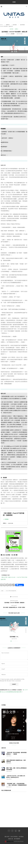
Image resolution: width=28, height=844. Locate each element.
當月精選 (15, 24)
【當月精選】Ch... (14, 636)
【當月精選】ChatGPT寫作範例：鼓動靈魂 (13, 514)
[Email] (19, 830)
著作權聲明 (17, 839)
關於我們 (7, 836)
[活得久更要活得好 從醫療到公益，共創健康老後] (3, 761)
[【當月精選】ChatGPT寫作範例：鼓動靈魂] (14, 625)
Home (14, 2)
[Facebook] (9, 830)
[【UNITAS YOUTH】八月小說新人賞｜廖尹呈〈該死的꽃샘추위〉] (3, 776)
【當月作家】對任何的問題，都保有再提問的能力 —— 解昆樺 (16, 753)
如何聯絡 (21, 836)
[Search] (26, 6)
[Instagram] (12, 830)
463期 (2, 590)
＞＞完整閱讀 (5, 519)
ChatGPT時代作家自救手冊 (11, 590)
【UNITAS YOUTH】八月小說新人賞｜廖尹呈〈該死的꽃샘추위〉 (16, 776)
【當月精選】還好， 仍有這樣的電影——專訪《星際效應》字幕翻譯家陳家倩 (16, 784)
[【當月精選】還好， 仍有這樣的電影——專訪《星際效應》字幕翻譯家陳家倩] (3, 784)
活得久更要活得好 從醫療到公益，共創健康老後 (16, 761)
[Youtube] (16, 830)
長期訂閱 (10, 839)
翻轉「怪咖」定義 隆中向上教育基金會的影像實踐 (16, 768)
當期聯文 (8, 24)
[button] (1, 628)
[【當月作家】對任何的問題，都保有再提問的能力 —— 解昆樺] (3, 753)
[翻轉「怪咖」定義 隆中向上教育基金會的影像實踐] (3, 768)
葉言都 (12, 33)
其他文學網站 (14, 836)
